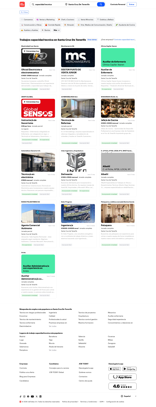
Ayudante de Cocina (127, 25)
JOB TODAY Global (56, 372)
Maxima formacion (85, 323)
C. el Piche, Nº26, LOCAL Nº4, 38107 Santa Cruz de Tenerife (116, 151)
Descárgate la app (86, 368)
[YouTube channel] (32, 396)
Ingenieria (53, 312)
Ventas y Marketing (47, 19)
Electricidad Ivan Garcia (30, 46)
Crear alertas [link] (92, 39)
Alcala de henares (56, 347)
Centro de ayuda (85, 381)
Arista (23, 252)
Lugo (22, 340)
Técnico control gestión (87, 319)
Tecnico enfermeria (27, 323)
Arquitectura (83, 316)
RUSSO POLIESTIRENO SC (30, 202)
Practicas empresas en (58, 323)
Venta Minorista (87, 19)
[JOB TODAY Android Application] (129, 369)
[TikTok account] (20, 396)
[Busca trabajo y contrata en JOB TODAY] (22, 4)
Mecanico (112, 312)
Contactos (83, 376)
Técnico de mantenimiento (30, 319)
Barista (47, 30)
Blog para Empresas (27, 376)
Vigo (51, 340)
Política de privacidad (70, 402)
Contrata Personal (117, 4)
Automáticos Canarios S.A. (31, 151)
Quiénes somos (85, 372)
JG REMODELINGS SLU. (69, 97)
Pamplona (24, 350)
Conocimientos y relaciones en (120, 323)
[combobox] (49, 4)
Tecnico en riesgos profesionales (33, 312)
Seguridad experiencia (117, 319)
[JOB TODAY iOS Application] (115, 369)
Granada (23, 343)
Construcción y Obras (32, 25)
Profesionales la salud (57, 319)
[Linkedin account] (40, 396)
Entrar (131, 4)
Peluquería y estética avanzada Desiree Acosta (117, 202)
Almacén (70, 25)
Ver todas (52, 326)
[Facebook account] (28, 396)
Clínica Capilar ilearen (109, 46)
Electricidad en (25, 326)
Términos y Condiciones (88, 402)
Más (55, 30)
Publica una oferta (27, 372)
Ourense (111, 336)
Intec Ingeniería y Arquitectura (72, 151)
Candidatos (24, 381)
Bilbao (110, 340)
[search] (101, 4)
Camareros (28, 19)
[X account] (37, 396)
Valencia (81, 336)
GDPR (102, 402)
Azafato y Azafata (31, 30)
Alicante (81, 347)
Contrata (23, 368)
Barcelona (53, 336)
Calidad (52, 316)
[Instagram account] (24, 396)
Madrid (22, 336)
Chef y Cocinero (67, 19)
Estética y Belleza (107, 19)
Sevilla (81, 340)
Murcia (51, 343)
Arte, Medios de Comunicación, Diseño (96, 25)
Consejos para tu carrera (59, 368)
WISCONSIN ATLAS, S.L (109, 97)
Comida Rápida (54, 25)
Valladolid (82, 343)
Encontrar (23, 316)
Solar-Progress (66, 202)
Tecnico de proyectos (87, 312)
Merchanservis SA (67, 46)
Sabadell (111, 347)
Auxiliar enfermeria (115, 316)
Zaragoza (111, 343)
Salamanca (24, 347)
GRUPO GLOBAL (27, 97)
